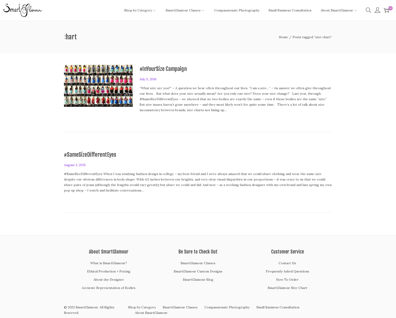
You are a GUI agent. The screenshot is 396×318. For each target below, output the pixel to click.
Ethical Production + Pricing (108, 271)
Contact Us (287, 263)
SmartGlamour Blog (198, 280)
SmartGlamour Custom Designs (198, 271)
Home (283, 37)
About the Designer (109, 280)
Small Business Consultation (277, 307)
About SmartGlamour (151, 313)
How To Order (287, 280)
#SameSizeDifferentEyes (90, 154)
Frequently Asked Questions (287, 271)
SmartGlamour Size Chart (287, 288)
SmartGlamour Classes (198, 263)
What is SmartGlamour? (108, 263)
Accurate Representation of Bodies (108, 288)
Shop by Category (142, 307)
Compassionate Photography (227, 307)
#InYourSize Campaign (163, 68)
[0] (386, 10)
